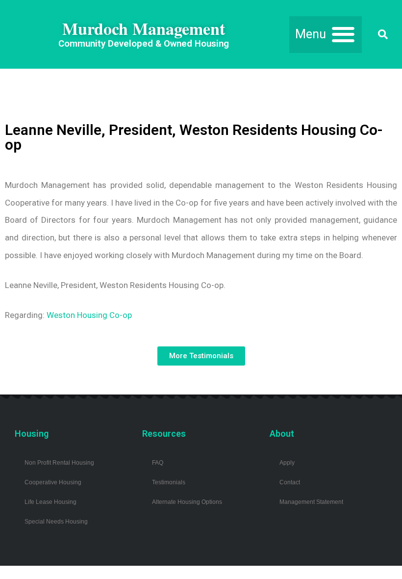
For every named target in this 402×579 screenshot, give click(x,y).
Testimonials (168, 482)
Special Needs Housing (56, 521)
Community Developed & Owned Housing (143, 43)
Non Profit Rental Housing (59, 462)
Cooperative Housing (53, 482)
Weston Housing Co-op (89, 315)
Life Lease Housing (50, 502)
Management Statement (311, 502)
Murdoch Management (143, 28)
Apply (287, 462)
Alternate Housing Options (187, 502)
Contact (289, 482)
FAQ (157, 462)
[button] (325, 34)
